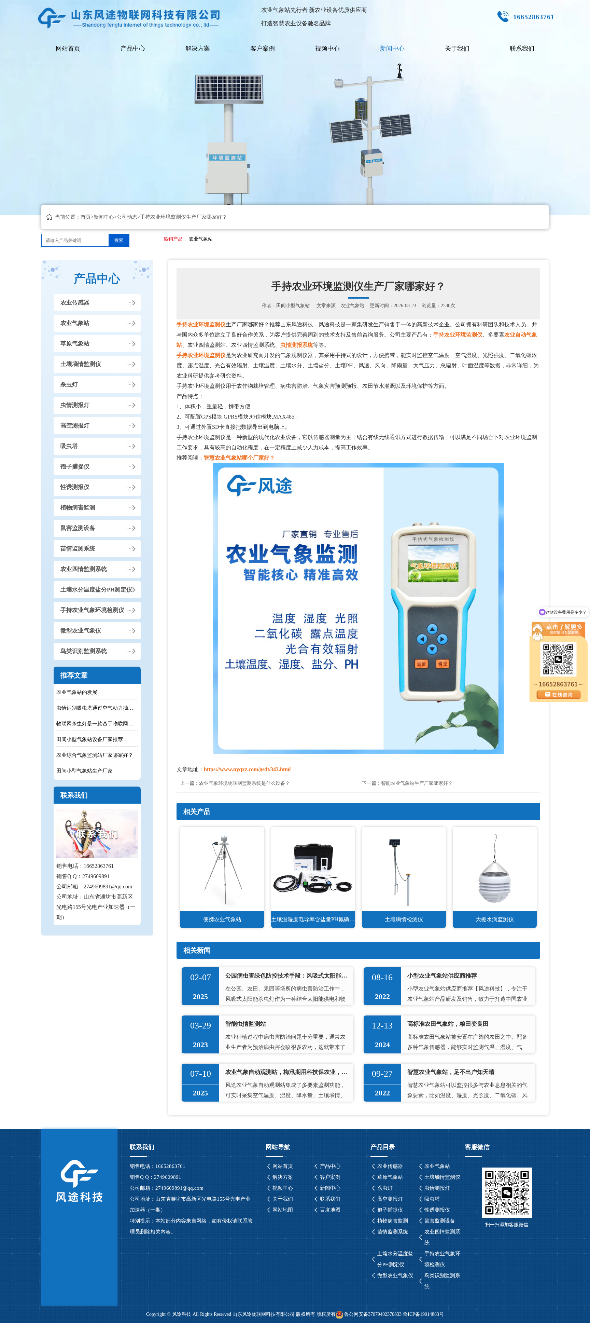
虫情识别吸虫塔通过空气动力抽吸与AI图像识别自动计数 (97, 708)
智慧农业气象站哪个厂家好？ (239, 458)
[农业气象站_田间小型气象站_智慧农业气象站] (129, 15)
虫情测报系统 (296, 345)
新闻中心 (392, 48)
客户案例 (262, 48)
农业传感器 (74, 302)
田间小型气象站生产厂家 (84, 771)
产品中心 (133, 48)
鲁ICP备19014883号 (423, 1314)
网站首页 (68, 48)
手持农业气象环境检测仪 (92, 610)
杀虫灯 (69, 384)
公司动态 (127, 217)
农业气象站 (201, 239)
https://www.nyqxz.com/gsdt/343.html (247, 769)
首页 (86, 217)
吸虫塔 (69, 446)
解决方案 (197, 48)
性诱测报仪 (74, 487)
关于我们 (457, 48)
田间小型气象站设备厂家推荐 (89, 739)
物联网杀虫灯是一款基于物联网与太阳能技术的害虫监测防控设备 (97, 723)
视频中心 (327, 48)
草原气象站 (74, 343)
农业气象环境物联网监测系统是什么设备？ (244, 783)
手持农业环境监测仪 (201, 324)
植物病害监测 (77, 507)
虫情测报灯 (74, 405)
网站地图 (282, 1210)
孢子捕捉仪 (74, 466)
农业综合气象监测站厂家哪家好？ (94, 755)
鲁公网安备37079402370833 (373, 1314)
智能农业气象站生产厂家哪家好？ (417, 783)
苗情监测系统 (77, 548)
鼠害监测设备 (77, 528)
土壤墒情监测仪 (80, 364)
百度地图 (330, 1210)
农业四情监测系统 (83, 569)
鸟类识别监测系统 (83, 651)
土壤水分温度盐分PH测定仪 (96, 589)
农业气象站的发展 (76, 692)
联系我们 (522, 48)
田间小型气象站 (293, 305)
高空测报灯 (74, 425)
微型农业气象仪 (80, 630)
